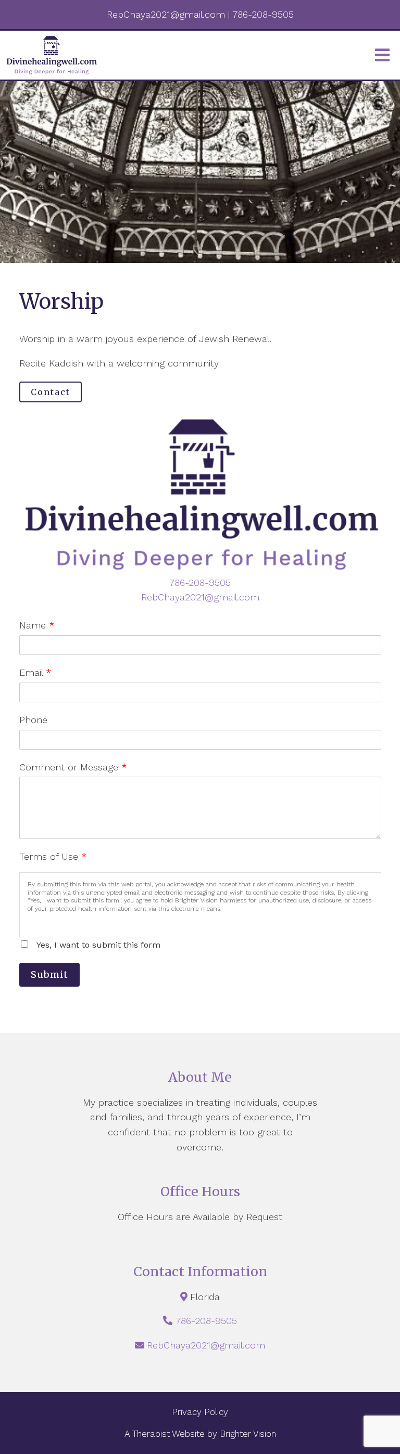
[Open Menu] (382, 55)
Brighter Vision (248, 1434)
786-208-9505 (200, 582)
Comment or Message (73, 767)
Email (35, 672)
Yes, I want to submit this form (98, 945)
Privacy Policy (200, 1412)
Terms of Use (53, 856)
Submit (49, 974)
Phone (33, 719)
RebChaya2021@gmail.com (200, 597)
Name (37, 625)
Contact (50, 392)
